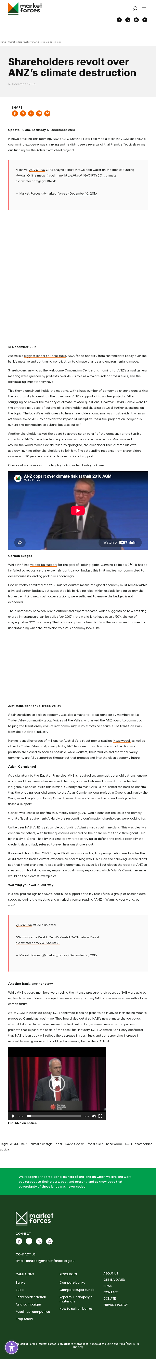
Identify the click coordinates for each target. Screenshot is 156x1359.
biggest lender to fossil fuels (45, 356)
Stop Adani (24, 1319)
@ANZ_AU (37, 170)
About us (110, 1273)
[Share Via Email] (39, 114)
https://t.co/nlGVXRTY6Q (83, 175)
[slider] (54, 1116)
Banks (20, 1282)
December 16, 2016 (83, 193)
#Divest (93, 937)
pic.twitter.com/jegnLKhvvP (36, 181)
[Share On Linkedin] (31, 114)
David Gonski (74, 1144)
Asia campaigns (29, 1304)
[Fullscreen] (100, 1116)
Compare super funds (77, 1290)
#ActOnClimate (74, 937)
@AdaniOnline (26, 175)
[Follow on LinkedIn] (136, 19)
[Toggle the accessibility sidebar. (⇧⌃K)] (11, 1347)
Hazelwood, (122, 741)
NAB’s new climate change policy (116, 1018)
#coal (50, 175)
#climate (110, 175)
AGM (14, 1144)
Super (20, 1290)
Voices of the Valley (67, 720)
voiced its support (43, 565)
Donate (109, 1298)
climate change (41, 1144)
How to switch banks (76, 1309)
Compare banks (72, 1282)
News (107, 1286)
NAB (128, 1144)
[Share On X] (23, 114)
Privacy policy (115, 1305)
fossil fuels (95, 1144)
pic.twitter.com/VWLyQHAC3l (38, 943)
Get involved (114, 1280)
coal (59, 1144)
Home (3, 42)
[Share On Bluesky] (47, 114)
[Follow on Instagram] (144, 19)
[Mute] (94, 1116)
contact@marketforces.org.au (50, 1261)
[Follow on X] (127, 19)
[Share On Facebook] (15, 114)
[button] (57, 1084)
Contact (111, 1292)
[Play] (13, 1116)
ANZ (24, 1144)
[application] (57, 1083)
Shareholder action (31, 1297)
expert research (86, 611)
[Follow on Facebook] (119, 19)
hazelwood (114, 1144)
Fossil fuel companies (33, 1312)
